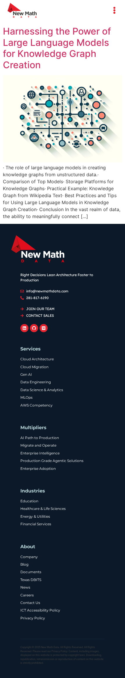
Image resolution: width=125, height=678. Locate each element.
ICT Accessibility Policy (40, 610)
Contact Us (30, 603)
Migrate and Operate (38, 445)
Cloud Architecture (37, 359)
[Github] (34, 328)
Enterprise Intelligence (40, 453)
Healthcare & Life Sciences (43, 509)
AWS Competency (36, 405)
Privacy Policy (32, 618)
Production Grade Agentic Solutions (51, 461)
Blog (24, 564)
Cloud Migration (34, 367)
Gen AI (26, 375)
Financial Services (35, 524)
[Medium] (44, 328)
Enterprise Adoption (38, 469)
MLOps (26, 397)
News (25, 587)
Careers (27, 595)
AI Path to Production (39, 438)
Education (29, 501)
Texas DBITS (30, 580)
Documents (30, 572)
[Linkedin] (24, 328)
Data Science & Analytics (41, 390)
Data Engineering (35, 382)
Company (29, 557)
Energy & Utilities (35, 517)
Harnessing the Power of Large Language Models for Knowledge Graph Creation (57, 48)
